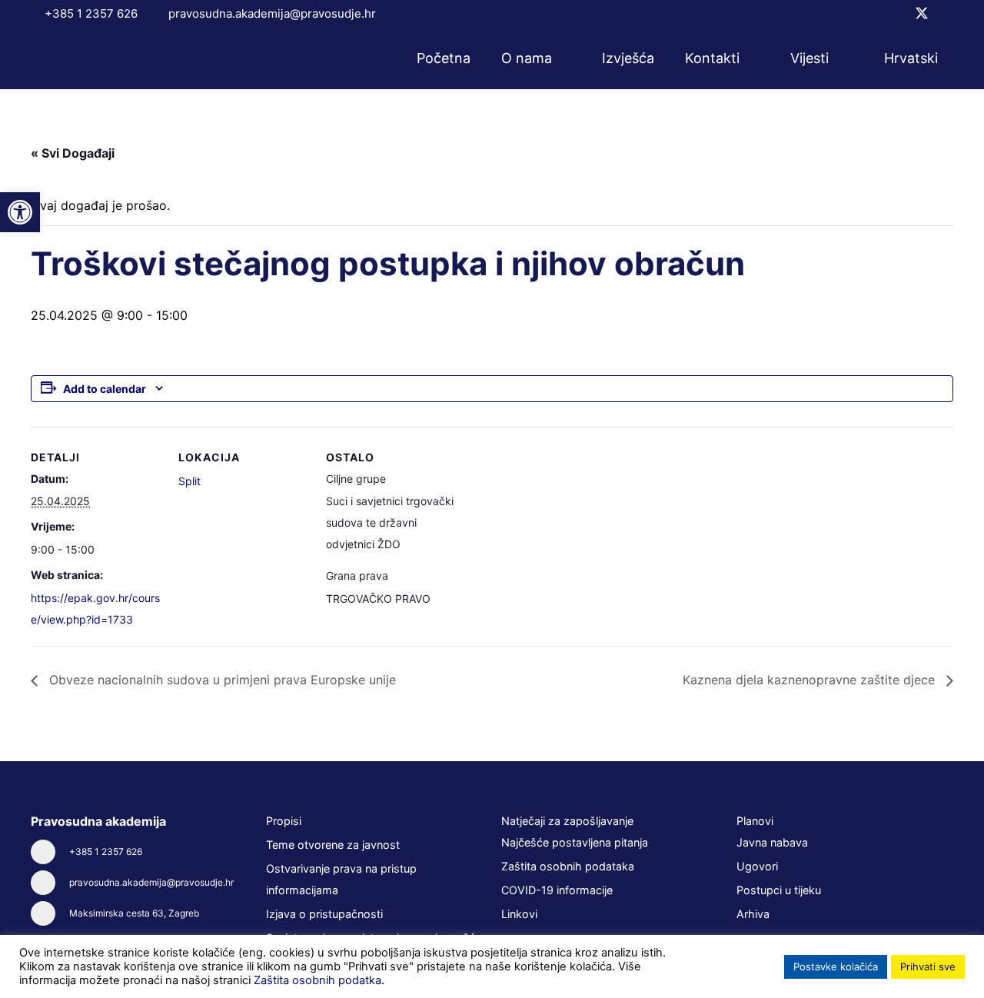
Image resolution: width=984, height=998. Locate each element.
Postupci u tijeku (778, 890)
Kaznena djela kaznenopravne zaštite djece (811, 679)
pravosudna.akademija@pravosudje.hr (151, 882)
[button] (562, 58)
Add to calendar (104, 388)
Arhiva (753, 913)
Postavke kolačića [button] (835, 966)
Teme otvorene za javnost (333, 844)
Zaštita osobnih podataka (567, 866)
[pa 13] (86, 58)
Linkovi (519, 913)
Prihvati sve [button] (928, 966)
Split (189, 480)
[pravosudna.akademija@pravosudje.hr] (50, 882)
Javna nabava (772, 842)
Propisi (283, 820)
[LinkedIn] (947, 13)
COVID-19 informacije (557, 890)
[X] (922, 13)
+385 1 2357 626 (105, 851)
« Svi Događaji (73, 153)
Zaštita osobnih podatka (317, 980)
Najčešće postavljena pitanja (574, 842)
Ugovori (757, 866)
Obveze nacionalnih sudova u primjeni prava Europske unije (220, 679)
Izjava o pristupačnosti (324, 913)
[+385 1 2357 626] (50, 852)
